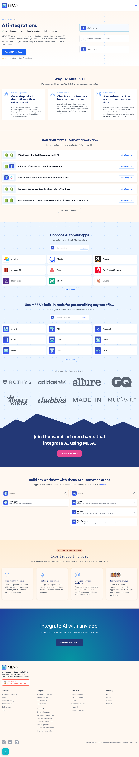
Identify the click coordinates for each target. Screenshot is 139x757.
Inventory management (45, 715)
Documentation (77, 694)
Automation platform (9, 694)
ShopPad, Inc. (117, 743)
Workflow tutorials (78, 704)
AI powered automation (45, 728)
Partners (109, 697)
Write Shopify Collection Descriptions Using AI (40, 166)
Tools (10, 19)
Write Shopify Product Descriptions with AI (38, 155)
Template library (8, 701)
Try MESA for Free (13, 52)
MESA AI (5, 697)
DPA (136, 743)
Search (84, 248)
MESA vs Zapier (42, 697)
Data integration (43, 725)
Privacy (125, 743)
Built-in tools (6, 707)
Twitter (4, 742)
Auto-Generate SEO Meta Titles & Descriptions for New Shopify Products (53, 200)
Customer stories (77, 710)
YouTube (10, 742)
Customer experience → (20, 93)
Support (109, 701)
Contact (109, 704)
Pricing (4, 710)
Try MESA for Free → (69, 642)
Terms (131, 743)
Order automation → (64, 93)
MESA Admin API (77, 697)
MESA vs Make (42, 701)
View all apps (69, 290)
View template (126, 155)
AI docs (103, 484)
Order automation (43, 712)
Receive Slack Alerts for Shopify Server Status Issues (43, 177)
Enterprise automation (45, 731)
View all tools (69, 359)
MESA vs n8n (41, 704)
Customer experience (44, 718)
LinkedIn (17, 742)
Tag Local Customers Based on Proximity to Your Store (44, 189)
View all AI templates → (70, 211)
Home (4, 19)
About (108, 694)
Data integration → (110, 93)
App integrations (8, 704)
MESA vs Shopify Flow (44, 694)
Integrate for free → (69, 453)
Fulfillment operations (45, 721)
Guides (74, 701)
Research (74, 707)
